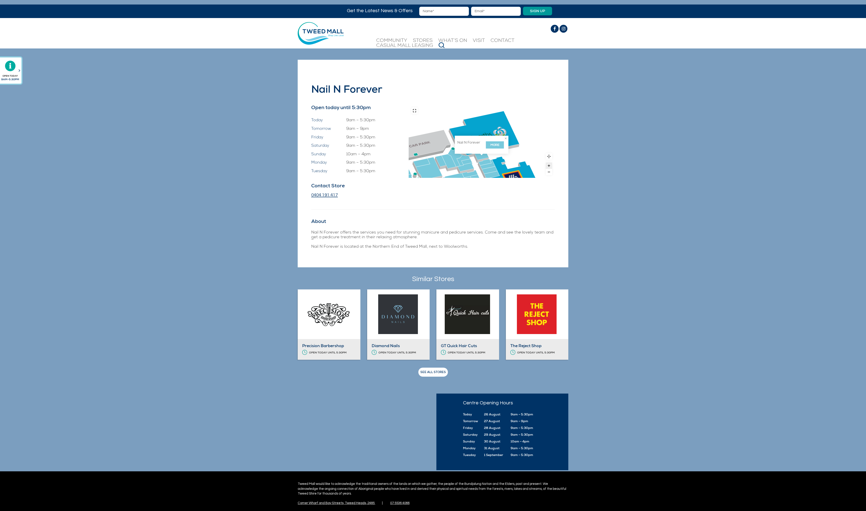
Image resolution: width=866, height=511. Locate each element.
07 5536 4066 (400, 503)
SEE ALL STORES (433, 372)
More (495, 145)
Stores (423, 40)
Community (391, 40)
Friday (317, 137)
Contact (502, 40)
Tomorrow (321, 129)
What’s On (452, 40)
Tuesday (319, 171)
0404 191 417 (324, 195)
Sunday (318, 154)
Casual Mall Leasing (404, 45)
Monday (319, 163)
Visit (479, 40)
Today (317, 120)
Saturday (320, 146)
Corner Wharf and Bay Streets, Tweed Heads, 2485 (336, 503)
